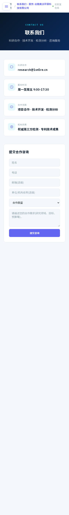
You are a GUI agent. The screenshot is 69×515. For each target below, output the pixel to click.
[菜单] (6, 6)
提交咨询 (34, 233)
